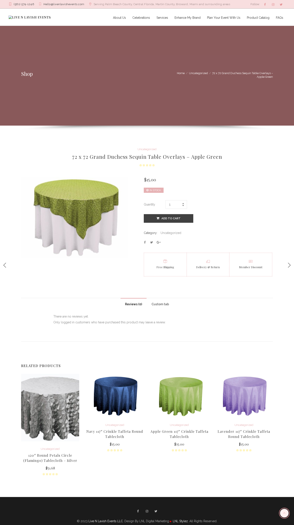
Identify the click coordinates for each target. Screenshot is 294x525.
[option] (50, 424)
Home (181, 73)
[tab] (133, 303)
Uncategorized (198, 73)
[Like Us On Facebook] (265, 4)
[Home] (30, 17)
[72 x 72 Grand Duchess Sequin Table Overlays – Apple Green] (145, 242)
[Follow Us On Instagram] (273, 4)
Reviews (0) (133, 304)
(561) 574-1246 (24, 4)
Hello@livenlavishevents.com (63, 4)
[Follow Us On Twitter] (281, 4)
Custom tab (160, 304)
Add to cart (171, 218)
